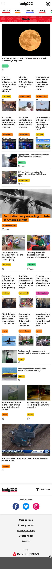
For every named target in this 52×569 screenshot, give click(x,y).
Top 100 (6, 10)
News (17, 10)
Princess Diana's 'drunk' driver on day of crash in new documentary (43, 281)
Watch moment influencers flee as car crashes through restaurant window (9, 84)
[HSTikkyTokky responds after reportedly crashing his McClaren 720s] (9, 177)
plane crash (7, 135)
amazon (6, 466)
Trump (42, 10)
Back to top (45, 490)
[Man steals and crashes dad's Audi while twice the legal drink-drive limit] (43, 341)
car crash (6, 97)
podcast (6, 293)
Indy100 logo (26, 4)
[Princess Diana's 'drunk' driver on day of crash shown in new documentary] (43, 303)
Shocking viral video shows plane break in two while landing (32, 369)
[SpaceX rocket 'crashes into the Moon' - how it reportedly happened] (26, 39)
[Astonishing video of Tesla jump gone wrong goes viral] (38, 392)
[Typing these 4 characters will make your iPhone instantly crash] (9, 160)
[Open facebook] (16, 506)
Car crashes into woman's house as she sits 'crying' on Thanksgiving (12, 256)
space (5, 66)
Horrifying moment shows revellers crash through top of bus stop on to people (26, 282)
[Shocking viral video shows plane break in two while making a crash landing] (9, 374)
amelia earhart (9, 225)
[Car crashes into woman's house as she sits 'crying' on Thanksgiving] (13, 242)
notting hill (24, 293)
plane (5, 331)
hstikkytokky (24, 180)
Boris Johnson (25, 331)
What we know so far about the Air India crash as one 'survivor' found (42, 83)
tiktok (30, 415)
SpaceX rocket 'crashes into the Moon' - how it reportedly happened (24, 59)
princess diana (42, 293)
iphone (21, 163)
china (5, 415)
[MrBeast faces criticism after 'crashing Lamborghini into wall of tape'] (43, 144)
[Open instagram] (36, 506)
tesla (21, 359)
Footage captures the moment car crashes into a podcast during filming (8, 282)
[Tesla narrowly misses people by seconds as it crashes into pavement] (9, 356)
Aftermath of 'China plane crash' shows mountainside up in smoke (11, 406)
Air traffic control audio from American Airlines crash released (9, 122)
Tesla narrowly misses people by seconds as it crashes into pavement (33, 352)
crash (39, 331)
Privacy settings (26, 530)
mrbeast (40, 135)
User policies (26, 519)
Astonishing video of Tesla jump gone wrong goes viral (38, 405)
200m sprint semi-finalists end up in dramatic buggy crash (38, 255)
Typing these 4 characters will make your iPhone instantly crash (33, 155)
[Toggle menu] (4, 4)
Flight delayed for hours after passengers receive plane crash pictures (9, 319)
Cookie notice (26, 535)
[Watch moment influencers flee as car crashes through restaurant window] (9, 106)
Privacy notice (26, 525)
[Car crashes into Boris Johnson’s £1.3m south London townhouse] (26, 341)
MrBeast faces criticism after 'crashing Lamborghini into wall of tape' (43, 123)
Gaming (30, 10)
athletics (31, 265)
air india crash (25, 97)
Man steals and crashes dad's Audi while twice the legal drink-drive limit (43, 320)
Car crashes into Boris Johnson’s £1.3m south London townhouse (24, 320)
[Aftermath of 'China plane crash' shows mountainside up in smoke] (13, 392)
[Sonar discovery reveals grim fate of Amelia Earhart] (26, 207)
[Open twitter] (26, 506)
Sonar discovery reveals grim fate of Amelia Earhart (26, 218)
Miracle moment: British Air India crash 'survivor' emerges (26, 82)
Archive (26, 541)
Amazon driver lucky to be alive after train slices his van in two (25, 459)
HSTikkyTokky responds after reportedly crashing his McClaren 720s (32, 174)
